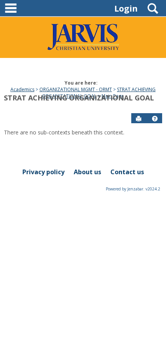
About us (87, 172)
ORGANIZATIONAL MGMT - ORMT (75, 89)
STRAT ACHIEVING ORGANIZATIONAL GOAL (79, 97)
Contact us (127, 172)
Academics (22, 89)
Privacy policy (43, 172)
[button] (154, 119)
